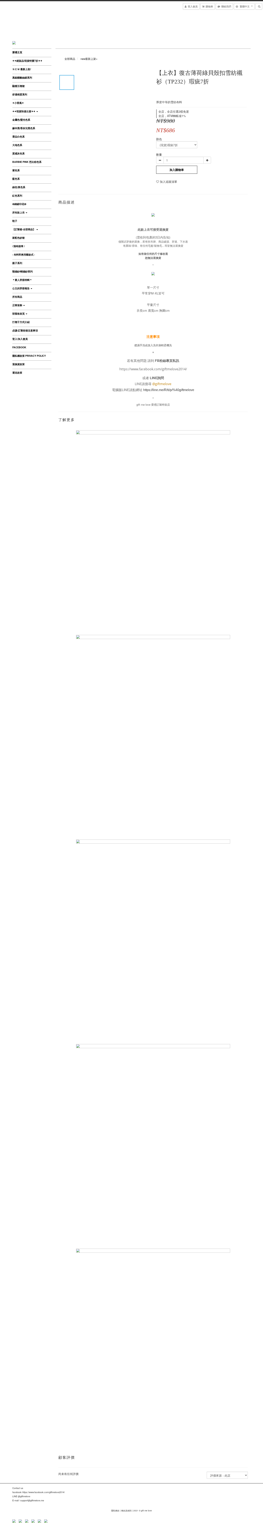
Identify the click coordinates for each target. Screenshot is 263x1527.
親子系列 (17, 263)
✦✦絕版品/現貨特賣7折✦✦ (27, 61)
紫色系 (16, 170)
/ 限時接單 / (18, 246)
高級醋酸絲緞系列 (22, 77)
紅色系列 (17, 195)
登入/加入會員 (20, 339)
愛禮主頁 (17, 52)
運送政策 (17, 372)
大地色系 (17, 145)
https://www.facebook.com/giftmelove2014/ (153, 369)
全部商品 (70, 59)
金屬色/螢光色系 (21, 120)
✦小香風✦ (18, 103)
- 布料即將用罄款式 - (23, 254)
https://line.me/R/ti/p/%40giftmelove (168, 390)
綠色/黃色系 (18, 187)
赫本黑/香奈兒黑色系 (23, 128)
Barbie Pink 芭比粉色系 (27, 162)
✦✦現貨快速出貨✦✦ (24, 111)
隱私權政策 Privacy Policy (29, 356)
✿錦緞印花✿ (19, 204)
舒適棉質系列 (19, 94)
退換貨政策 (18, 364)
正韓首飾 (17, 305)
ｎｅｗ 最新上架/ (21, 69)
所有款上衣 (18, 212)
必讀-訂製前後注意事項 (25, 330)
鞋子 (14, 221)
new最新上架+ (89, 59)
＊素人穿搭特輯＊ (22, 280)
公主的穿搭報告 (21, 288)
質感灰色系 (18, 153)
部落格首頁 (18, 313)
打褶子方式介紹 (21, 322)
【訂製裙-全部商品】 (24, 229)
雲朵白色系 (18, 136)
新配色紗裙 (18, 238)
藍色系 (16, 179)
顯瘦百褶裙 (18, 86)
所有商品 (17, 297)
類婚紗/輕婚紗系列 (22, 271)
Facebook (19, 347)
